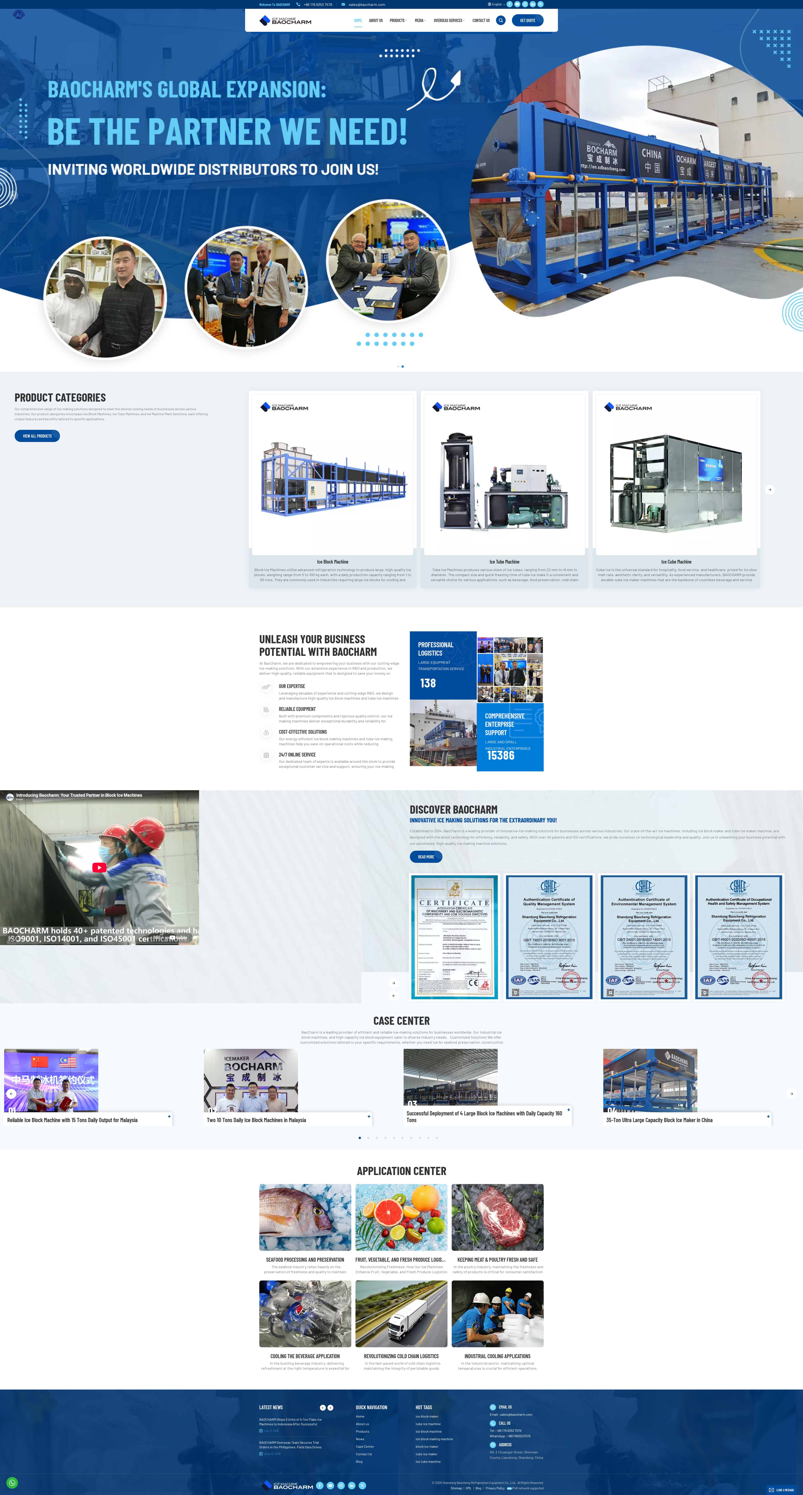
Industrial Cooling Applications (498, 1356)
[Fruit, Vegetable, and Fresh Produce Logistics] (401, 1217)
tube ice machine (428, 1424)
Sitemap (456, 1488)
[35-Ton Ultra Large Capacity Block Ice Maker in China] (701, 1087)
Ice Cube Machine (676, 562)
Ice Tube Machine (504, 562)
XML (469, 1488)
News (360, 1439)
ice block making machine (434, 1439)
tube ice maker (426, 1454)
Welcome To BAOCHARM (274, 4)
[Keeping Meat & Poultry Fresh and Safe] (498, 1217)
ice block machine (429, 1431)
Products (397, 20)
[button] (398, 366)
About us (376, 20)
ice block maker (427, 1416)
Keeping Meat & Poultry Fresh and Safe (498, 1259)
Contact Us (481, 20)
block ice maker (427, 1446)
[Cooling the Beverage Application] (305, 1314)
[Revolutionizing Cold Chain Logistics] (401, 1314)
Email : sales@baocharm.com (511, 1414)
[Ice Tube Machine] (504, 474)
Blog (359, 1461)
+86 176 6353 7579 (318, 4)
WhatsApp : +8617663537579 (510, 1436)
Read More (426, 856)
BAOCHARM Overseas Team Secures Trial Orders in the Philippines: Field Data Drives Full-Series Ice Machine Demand (290, 1444)
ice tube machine (428, 1461)
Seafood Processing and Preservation (305, 1259)
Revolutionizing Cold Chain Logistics (401, 1356)
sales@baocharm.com (367, 4)
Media (419, 20)
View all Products (37, 435)
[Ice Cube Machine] (676, 474)
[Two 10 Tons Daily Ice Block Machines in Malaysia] (301, 1087)
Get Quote (527, 20)
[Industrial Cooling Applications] (498, 1314)
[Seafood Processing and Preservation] (305, 1217)
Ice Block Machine (332, 562)
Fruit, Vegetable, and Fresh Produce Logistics (401, 1259)
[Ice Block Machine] (332, 474)
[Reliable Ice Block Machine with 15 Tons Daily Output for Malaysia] (102, 1087)
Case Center (365, 1446)
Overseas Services (448, 20)
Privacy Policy (495, 1488)
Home (358, 20)
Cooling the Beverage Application (305, 1356)
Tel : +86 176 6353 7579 (505, 1430)
